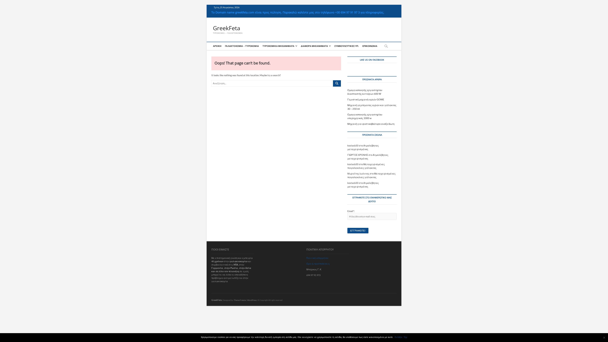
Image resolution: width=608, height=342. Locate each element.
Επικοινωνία (369, 46)
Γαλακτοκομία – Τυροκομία (242, 46)
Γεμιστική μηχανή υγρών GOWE (365, 99)
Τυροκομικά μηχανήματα (278, 46)
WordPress (251, 300)
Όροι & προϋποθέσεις (318, 263)
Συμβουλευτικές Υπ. (346, 46)
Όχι (405, 337)
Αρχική (217, 46)
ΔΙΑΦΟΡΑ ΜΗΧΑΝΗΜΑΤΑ (314, 46)
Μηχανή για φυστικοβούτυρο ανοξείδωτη (370, 123)
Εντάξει (398, 337)
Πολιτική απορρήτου (317, 258)
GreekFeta (226, 28)
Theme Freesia (240, 300)
